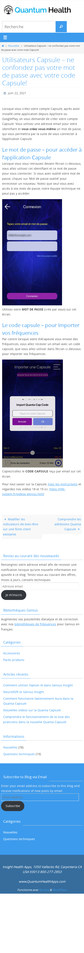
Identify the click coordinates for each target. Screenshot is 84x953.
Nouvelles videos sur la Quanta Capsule (32, 709)
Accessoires (11, 652)
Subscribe (13, 805)
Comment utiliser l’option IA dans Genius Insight (38, 684)
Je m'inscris (14, 594)
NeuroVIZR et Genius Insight (23, 691)
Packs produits (13, 659)
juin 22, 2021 (17, 93)
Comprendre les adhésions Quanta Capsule (67, 523)
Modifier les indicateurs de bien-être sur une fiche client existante (20, 525)
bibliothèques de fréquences (35, 623)
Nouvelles (13, 45)
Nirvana (44, 889)
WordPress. (59, 889)
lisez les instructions (63, 483)
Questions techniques (19, 753)
